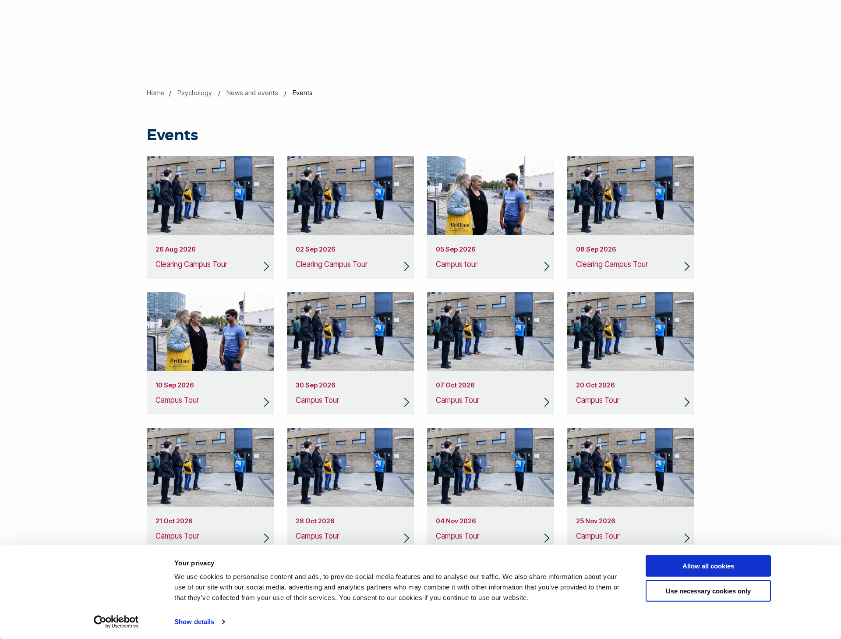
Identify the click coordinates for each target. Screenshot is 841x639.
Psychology (194, 93)
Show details (194, 621)
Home (156, 93)
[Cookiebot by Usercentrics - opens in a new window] (116, 621)
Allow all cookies (708, 566)
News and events (252, 93)
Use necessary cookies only (708, 590)
